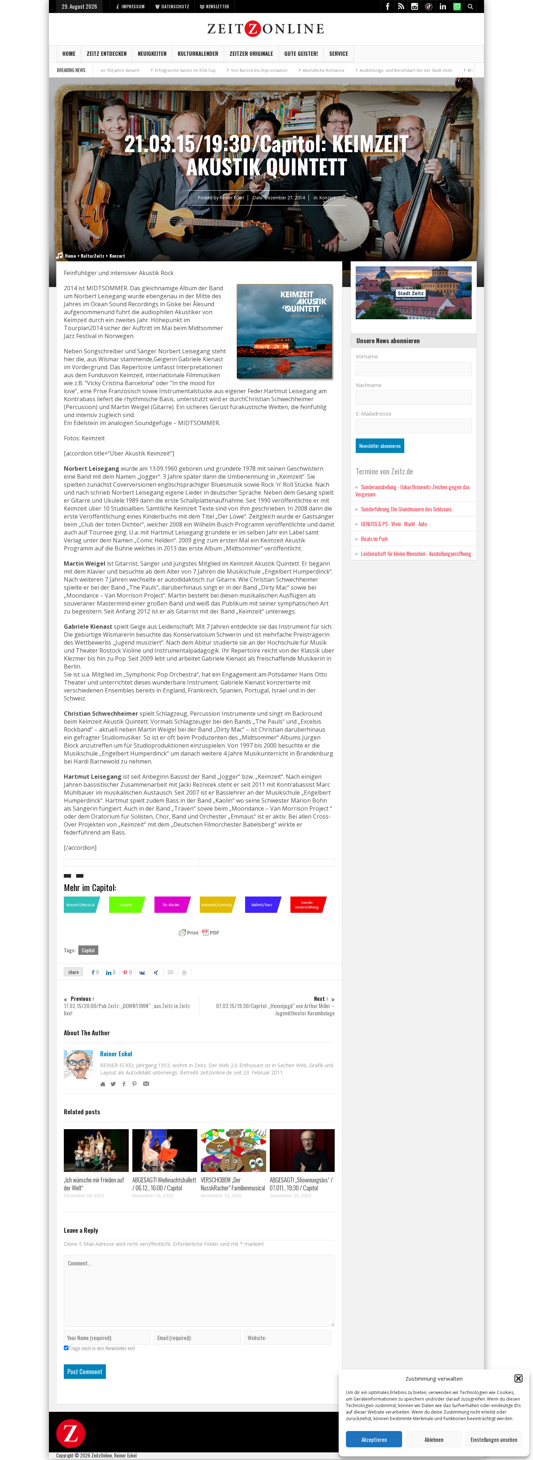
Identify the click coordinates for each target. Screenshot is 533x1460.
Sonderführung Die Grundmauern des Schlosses (406, 509)
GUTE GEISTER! (301, 53)
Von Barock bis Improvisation (207, 70)
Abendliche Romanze (272, 70)
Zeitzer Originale (251, 53)
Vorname (367, 356)
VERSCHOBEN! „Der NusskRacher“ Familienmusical (233, 1183)
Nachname (369, 384)
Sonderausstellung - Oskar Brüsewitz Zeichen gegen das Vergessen (412, 490)
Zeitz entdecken (107, 53)
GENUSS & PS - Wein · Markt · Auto (394, 524)
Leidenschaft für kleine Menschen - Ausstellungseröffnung (416, 553)
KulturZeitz (92, 256)
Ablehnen (434, 1439)
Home (68, 53)
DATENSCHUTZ (175, 6)
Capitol (88, 950)
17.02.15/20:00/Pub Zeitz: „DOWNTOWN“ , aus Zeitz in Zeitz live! (127, 1006)
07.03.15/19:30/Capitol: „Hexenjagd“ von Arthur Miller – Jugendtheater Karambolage (275, 1006)
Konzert (327, 198)
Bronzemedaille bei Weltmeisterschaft (453, 70)
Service (338, 53)
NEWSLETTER (217, 6)
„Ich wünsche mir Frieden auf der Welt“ (94, 1183)
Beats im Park (374, 538)
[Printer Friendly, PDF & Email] (199, 932)
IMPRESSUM (133, 6)
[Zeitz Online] (266, 28)
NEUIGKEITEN (152, 53)
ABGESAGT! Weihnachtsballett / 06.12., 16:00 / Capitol (164, 1183)
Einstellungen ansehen (494, 1439)
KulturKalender (198, 53)
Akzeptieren (374, 1439)
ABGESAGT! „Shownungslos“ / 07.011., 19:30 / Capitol (301, 1183)
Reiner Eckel (116, 1053)
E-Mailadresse (374, 413)
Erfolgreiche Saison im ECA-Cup (133, 70)
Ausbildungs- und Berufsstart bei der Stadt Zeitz (354, 70)
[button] (518, 1378)
